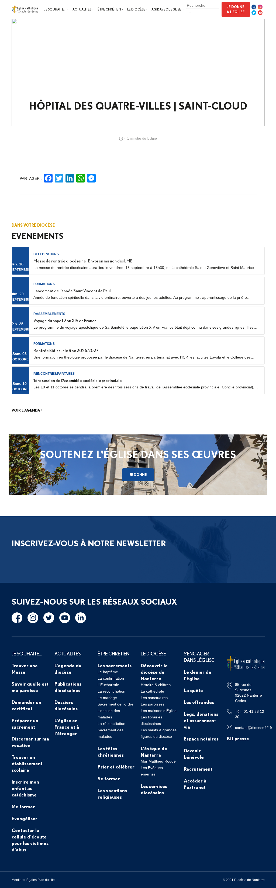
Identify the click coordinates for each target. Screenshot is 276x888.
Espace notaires (201, 738)
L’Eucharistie (108, 685)
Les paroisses (152, 704)
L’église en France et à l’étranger (66, 727)
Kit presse (238, 738)
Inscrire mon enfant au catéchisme (25, 788)
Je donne (138, 474)
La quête (193, 690)
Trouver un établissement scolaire (27, 763)
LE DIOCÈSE (153, 653)
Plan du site (46, 880)
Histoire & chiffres (156, 685)
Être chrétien (109, 9)
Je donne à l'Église (235, 9)
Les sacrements (115, 665)
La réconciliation (111, 691)
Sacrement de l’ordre (115, 704)
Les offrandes (199, 702)
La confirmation (111, 678)
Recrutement (198, 768)
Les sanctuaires (154, 698)
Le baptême (108, 672)
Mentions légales (24, 880)
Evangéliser (24, 818)
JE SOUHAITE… (27, 653)
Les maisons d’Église (159, 710)
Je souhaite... (55, 9)
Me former (23, 806)
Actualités (82, 9)
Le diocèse (136, 9)
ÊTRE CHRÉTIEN (113, 653)
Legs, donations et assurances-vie (201, 720)
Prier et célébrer (116, 766)
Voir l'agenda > (27, 410)
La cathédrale (152, 691)
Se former (109, 778)
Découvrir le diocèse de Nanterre (154, 672)
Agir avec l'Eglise (166, 9)
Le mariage (107, 698)
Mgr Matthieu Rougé (158, 761)
